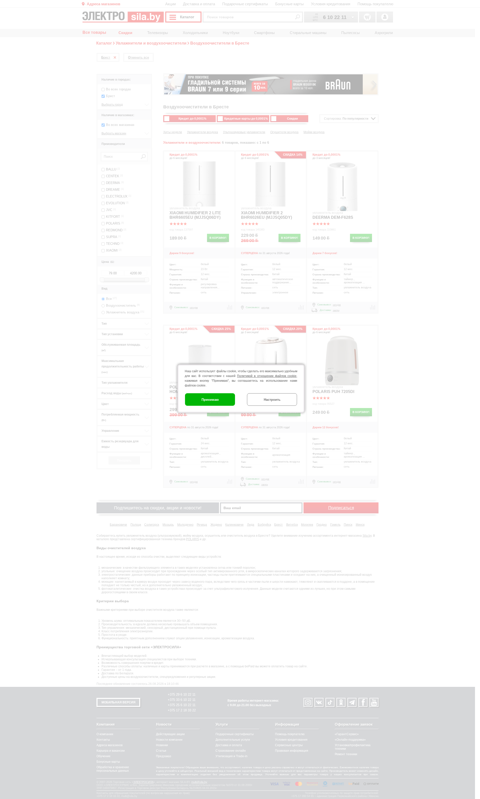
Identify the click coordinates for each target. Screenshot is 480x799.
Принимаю (210, 400)
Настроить (272, 400)
